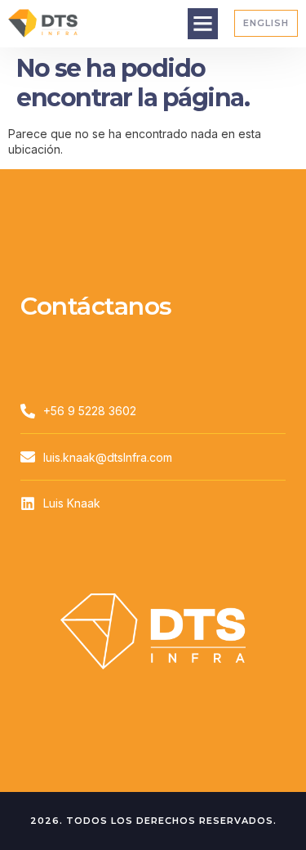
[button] (203, 23)
